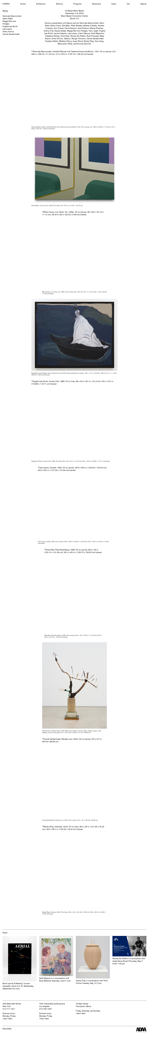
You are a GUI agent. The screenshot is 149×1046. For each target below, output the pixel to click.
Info (128, 4)
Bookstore (96, 4)
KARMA (6, 4)
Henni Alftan (8, 18)
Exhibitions (40, 4)
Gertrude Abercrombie (12, 16)
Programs (77, 4)
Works (5, 11)
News (113, 4)
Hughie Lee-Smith (10, 26)
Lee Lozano (7, 29)
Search (143, 4)
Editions (59, 4)
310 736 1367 (45, 1009)
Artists (23, 4)
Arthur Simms (8, 31)
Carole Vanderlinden (11, 34)
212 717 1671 (9, 1009)
